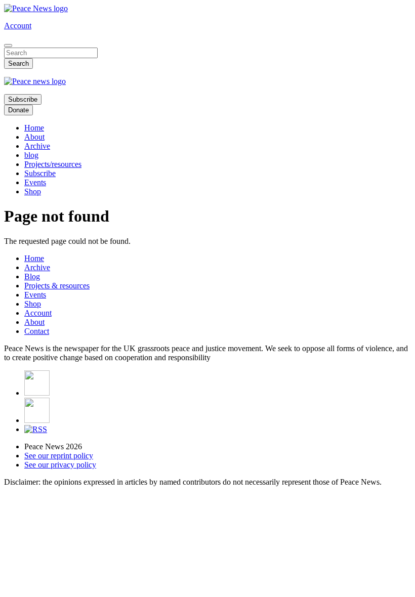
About (34, 137)
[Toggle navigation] (8, 45)
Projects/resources (52, 164)
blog (31, 155)
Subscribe (22, 99)
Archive (37, 146)
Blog (32, 276)
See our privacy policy (60, 464)
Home (34, 127)
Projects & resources (57, 285)
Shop (32, 191)
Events (35, 182)
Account (17, 25)
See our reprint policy (58, 455)
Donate (18, 110)
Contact (36, 331)
